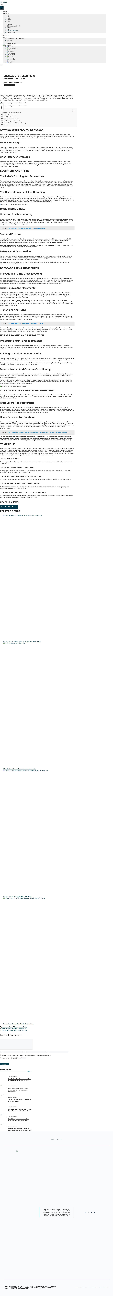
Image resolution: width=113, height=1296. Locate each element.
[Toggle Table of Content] (73, 110)
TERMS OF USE (11, 43)
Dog (8, 15)
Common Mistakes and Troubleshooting (14, 123)
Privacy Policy (11, 42)
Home (5, 12)
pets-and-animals (12, 31)
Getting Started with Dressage (11, 112)
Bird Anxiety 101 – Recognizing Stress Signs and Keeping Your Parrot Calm (19, 1110)
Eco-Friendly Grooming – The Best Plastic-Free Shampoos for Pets (18, 1119)
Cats (8, 16)
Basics (16, 1027)
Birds (8, 18)
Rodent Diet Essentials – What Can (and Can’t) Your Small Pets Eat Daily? (20, 1129)
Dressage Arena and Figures (10, 119)
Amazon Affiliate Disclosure (15, 39)
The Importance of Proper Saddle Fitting (13, 1028)
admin (5, 82)
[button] (1, 5)
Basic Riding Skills (7, 117)
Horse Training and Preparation (11, 121)
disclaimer (10, 40)
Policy (5, 37)
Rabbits (9, 20)
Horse (8, 21)
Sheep (9, 27)
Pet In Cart (3, 2)
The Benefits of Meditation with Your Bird (14, 1030)
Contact (5, 35)
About (5, 34)
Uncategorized (11, 32)
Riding (25, 1027)
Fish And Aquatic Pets (14, 26)
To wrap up (5, 125)
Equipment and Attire (8, 115)
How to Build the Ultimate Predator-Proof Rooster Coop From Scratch (19, 1079)
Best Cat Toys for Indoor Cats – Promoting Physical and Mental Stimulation (18, 1090)
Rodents (9, 23)
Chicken (9, 24)
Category (6, 13)
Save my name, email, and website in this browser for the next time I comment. (26, 1055)
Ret (8, 29)
